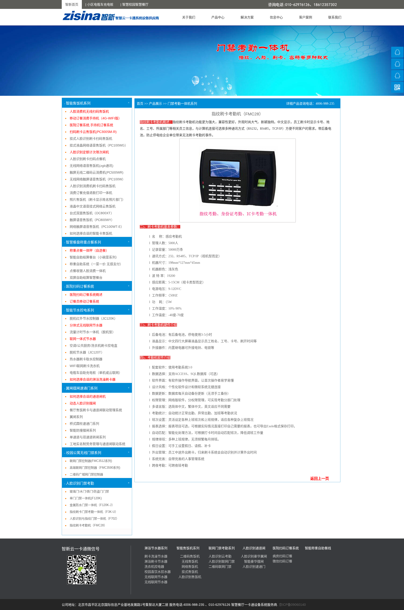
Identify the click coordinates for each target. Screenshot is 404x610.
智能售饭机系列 (188, 548)
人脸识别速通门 (253, 566)
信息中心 (276, 17)
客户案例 (305, 17)
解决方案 (247, 17)
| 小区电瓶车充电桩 (99, 4)
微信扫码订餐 (282, 561)
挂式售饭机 (190, 572)
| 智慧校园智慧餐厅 (134, 4)
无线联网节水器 (155, 577)
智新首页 (71, 4)
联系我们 (334, 17)
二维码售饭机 (190, 556)
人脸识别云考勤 (220, 556)
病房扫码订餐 (282, 556)
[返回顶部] (397, 98)
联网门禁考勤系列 (222, 548)
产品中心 (217, 17)
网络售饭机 (190, 566)
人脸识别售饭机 (189, 577)
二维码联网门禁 (220, 566)
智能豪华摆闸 (254, 561)
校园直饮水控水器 (157, 572)
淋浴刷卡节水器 (155, 561)
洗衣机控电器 (154, 566)
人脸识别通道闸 (253, 548)
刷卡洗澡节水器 (155, 556)
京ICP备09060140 (292, 604)
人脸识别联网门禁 (222, 561)
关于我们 (188, 17)
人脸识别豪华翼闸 (254, 556)
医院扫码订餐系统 (286, 548)
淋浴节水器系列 (155, 548)
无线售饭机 (190, 561)
